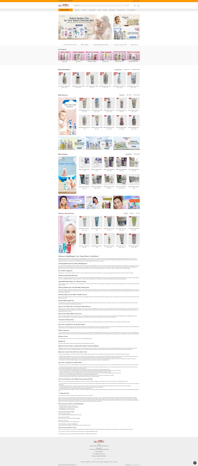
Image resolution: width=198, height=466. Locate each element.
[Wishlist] (69, 73)
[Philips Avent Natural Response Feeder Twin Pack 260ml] (84, 162)
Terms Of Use (83, 461)
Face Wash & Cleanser (63, 366)
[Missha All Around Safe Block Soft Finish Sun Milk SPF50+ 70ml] (134, 238)
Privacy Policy (93, 461)
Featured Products (118, 69)
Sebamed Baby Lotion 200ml (97, 110)
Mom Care (99, 9)
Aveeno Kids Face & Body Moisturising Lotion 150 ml (134, 110)
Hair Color (61, 388)
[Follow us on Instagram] (100, 458)
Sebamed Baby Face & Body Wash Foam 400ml (119, 86)
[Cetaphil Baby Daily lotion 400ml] (78, 78)
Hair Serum (61, 387)
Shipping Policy (106, 461)
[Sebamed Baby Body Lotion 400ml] (134, 120)
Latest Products (127, 69)
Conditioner (65, 383)
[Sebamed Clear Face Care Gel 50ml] (84, 221)
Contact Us (115, 461)
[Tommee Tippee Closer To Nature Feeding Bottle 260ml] (134, 162)
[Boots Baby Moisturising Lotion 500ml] (84, 120)
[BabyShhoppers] (99, 441)
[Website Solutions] (135, 464)
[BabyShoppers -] (63, 5)
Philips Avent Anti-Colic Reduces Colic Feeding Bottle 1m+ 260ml (84, 186)
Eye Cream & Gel (62, 372)
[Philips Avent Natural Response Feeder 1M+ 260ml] (109, 162)
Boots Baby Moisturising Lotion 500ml (84, 127)
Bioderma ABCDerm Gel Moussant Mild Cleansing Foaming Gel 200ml (97, 228)
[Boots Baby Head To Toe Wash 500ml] (106, 78)
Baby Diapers (70, 281)
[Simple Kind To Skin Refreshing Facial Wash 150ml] (134, 221)
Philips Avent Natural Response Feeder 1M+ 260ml (109, 169)
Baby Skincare (77, 9)
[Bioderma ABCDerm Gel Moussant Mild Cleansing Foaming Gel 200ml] (97, 221)
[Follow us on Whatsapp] (102, 458)
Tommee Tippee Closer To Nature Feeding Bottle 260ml (134, 169)
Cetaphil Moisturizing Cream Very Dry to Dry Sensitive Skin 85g (97, 246)
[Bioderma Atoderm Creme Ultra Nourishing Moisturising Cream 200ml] (121, 238)
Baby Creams (129, 95)
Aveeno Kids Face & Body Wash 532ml (64, 86)
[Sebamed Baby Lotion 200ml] (97, 103)
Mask (64, 385)
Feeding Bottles (129, 154)
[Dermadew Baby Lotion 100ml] (97, 120)
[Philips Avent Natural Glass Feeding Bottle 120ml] (121, 179)
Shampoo (60, 383)
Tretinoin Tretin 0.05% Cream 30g (84, 246)
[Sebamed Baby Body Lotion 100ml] (109, 120)
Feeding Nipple (137, 154)
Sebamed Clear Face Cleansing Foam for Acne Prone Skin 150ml (109, 246)
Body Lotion (61, 357)
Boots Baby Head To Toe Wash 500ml (106, 86)
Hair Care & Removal (64, 379)
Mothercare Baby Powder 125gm (92, 86)
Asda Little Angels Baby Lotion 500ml (121, 127)
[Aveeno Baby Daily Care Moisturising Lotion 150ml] (84, 103)
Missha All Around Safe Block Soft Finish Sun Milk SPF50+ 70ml (134, 246)
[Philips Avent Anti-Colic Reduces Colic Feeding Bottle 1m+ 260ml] (84, 179)
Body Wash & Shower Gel (63, 356)
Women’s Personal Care (121, 9)
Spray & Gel (65, 387)
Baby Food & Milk (112, 9)
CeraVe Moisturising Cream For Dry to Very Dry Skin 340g (121, 228)
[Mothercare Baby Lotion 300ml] (121, 103)
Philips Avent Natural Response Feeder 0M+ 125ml (121, 169)
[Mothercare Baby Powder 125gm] (92, 78)
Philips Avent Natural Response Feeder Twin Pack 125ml (97, 169)
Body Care (132, 213)
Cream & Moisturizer (62, 370)
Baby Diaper (105, 9)
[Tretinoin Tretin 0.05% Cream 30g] (84, 238)
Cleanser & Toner (62, 369)
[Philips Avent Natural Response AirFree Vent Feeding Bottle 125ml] (97, 179)
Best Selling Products (136, 69)
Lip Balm (60, 374)
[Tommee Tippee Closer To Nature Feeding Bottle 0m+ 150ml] (109, 179)
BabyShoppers (70, 256)
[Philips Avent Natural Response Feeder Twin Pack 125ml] (97, 162)
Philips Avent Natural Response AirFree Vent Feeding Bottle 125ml (97, 186)
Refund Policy (88, 461)
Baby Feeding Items (92, 9)
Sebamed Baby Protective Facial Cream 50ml (133, 86)
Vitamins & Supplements (131, 9)
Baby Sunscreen (137, 95)
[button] (194, 462)
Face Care (126, 213)
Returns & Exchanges (99, 461)
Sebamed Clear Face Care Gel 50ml (84, 228)
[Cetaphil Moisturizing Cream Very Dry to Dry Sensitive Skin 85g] (97, 238)
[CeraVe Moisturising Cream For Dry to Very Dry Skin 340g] (121, 221)
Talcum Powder (61, 359)
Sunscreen (61, 375)
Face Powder (61, 376)
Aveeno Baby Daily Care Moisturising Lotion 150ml (84, 110)
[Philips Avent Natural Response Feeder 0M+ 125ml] (121, 162)
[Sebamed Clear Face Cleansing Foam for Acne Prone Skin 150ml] (109, 238)
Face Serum (61, 371)
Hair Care (138, 213)
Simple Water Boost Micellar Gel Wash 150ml (109, 228)
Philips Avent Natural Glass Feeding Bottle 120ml (121, 186)
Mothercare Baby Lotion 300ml (121, 110)
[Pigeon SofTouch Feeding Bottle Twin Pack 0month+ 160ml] (134, 179)
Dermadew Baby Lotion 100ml (97, 127)
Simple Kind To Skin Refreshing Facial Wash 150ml (134, 228)
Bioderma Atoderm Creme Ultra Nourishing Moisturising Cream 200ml (121, 246)
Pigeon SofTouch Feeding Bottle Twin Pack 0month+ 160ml (134, 186)
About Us (111, 461)
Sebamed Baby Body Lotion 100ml (109, 127)
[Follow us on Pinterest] (98, 458)
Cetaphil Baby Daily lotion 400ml (78, 86)
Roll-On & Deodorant (62, 358)
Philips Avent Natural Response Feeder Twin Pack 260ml (84, 169)
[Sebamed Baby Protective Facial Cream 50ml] (133, 78)
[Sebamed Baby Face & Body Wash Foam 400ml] (119, 78)
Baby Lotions (121, 95)
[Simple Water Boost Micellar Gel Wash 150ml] (109, 221)
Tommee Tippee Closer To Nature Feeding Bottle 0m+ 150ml (109, 186)
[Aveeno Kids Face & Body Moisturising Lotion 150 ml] (134, 103)
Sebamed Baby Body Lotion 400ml (134, 127)
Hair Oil (60, 385)
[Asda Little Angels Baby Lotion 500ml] (121, 120)
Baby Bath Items (84, 9)
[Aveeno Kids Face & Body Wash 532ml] (64, 78)
